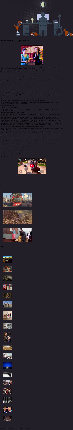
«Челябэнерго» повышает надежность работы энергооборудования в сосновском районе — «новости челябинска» (27, 309)
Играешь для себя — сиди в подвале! (11, 179)
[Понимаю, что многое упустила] (7, 319)
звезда (7, 185)
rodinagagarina (6, 43)
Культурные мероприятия (8, 249)
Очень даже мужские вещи (8, 282)
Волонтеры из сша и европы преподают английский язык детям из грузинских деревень (23, 243)
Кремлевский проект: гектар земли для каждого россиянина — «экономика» (19, 351)
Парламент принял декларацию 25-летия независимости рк (15, 395)
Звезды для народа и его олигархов (10, 177)
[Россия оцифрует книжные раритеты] (7, 403)
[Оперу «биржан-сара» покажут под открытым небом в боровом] (7, 420)
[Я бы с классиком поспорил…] (7, 297)
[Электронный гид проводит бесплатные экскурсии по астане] (17, 206)
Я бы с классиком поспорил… (9, 299)
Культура (5, 37)
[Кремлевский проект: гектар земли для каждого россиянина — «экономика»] (7, 349)
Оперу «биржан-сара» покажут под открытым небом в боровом (16, 422)
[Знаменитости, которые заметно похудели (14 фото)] (7, 289)
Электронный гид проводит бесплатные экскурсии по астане (17, 208)
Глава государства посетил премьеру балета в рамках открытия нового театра (19, 370)
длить (4, 185)
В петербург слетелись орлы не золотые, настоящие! (14, 343)
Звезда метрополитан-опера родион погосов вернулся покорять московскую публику (21, 183)
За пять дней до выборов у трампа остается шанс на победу (15, 414)
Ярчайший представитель (9, 226)
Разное (4, 250)
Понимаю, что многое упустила (9, 321)
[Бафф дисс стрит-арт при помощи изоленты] (7, 329)
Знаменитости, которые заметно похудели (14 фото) (14, 291)
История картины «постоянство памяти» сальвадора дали (15, 264)
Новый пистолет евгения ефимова (10, 378)
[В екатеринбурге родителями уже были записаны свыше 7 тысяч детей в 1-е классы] (7, 359)
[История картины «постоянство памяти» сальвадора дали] (7, 262)
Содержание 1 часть (7, 425)
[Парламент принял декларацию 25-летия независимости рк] (7, 393)
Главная (4, 424)
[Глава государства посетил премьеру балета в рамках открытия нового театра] (7, 368)
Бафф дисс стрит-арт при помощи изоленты (12, 330)
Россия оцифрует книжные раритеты (10, 405)
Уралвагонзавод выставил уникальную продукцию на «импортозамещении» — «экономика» (22, 273)
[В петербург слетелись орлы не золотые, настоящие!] (7, 341)
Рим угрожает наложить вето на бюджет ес (12, 386)
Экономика (5, 251)
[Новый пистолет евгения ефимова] (7, 376)
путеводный (11, 185)
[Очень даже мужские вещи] (7, 280)
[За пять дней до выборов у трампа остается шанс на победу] (7, 412)
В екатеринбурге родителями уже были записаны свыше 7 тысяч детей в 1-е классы (20, 360)
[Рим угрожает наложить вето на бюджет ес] (7, 384)
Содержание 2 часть (7, 426)
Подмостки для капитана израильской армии (12, 181)
